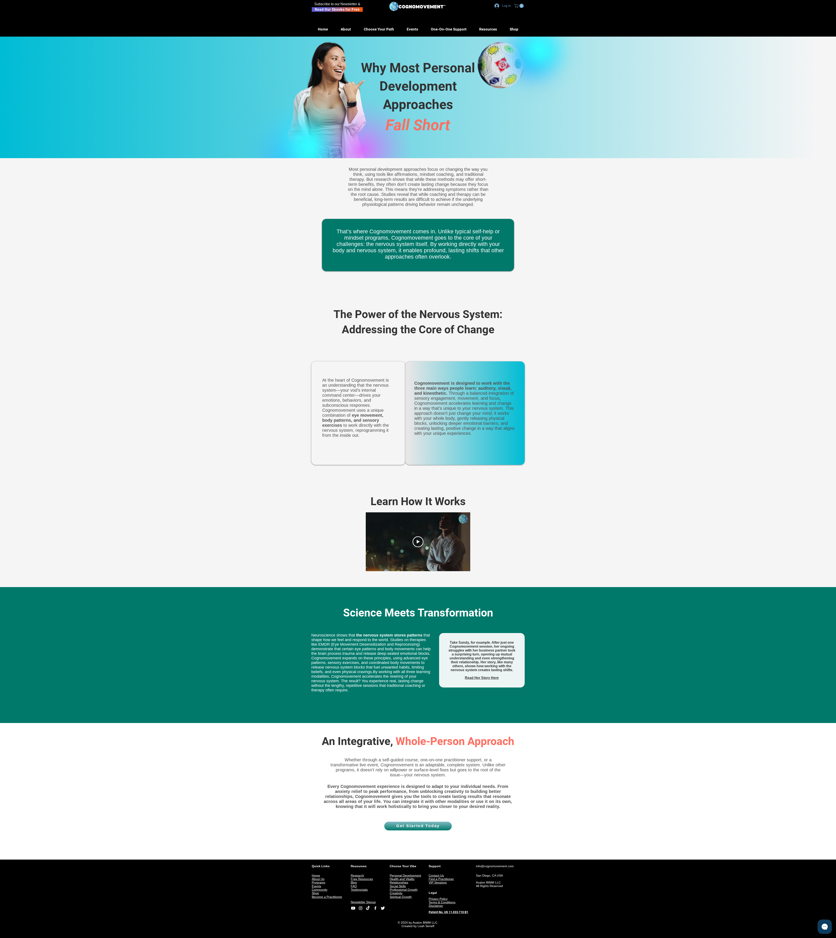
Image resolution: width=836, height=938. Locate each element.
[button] (519, 6)
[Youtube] (353, 908)
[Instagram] (360, 908)
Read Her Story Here (482, 678)
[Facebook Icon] (375, 908)
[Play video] (418, 541)
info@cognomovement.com (495, 866)
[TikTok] (368, 908)
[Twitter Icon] (382, 908)
